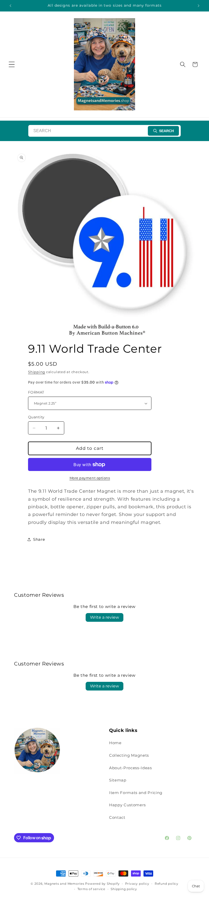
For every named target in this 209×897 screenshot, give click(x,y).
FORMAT (36, 392)
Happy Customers (127, 804)
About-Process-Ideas (130, 767)
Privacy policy (137, 883)
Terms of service (91, 889)
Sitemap (117, 780)
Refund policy (166, 883)
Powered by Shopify (102, 883)
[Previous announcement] (10, 5)
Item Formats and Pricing (135, 792)
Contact (117, 817)
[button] (12, 64)
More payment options (90, 478)
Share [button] (39, 539)
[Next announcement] (198, 5)
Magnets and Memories (64, 883)
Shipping (36, 372)
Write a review (104, 617)
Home (115, 742)
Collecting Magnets (129, 755)
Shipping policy (124, 889)
